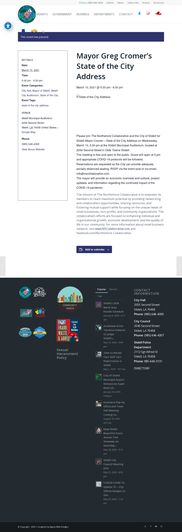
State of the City (49, 95)
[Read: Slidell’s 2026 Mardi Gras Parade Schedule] (98, 304)
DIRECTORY (142, 368)
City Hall (26, 90)
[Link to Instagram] (161, 526)
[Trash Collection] (34, 32)
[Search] (43, 32)
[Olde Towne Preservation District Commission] (3, 266)
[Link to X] (145, 526)
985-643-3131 (153, 361)
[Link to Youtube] (156, 526)
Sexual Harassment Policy (67, 353)
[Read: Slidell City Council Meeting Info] (98, 461)
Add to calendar (95, 249)
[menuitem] (110, 3)
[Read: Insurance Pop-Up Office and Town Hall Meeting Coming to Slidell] (98, 404)
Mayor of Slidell (41, 90)
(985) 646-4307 (154, 335)
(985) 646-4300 (95, 2)
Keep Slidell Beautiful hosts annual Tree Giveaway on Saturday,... (113, 437)
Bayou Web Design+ (59, 526)
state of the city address (35, 105)
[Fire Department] (158, 14)
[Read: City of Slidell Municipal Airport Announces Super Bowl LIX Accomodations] (98, 377)
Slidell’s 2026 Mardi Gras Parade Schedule (113, 307)
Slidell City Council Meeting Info (113, 464)
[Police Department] (23, 32)
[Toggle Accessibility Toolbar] (8, 26)
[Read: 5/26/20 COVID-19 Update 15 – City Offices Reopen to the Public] (98, 484)
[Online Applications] (148, 14)
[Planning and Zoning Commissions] (179, 266)
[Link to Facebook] (150, 526)
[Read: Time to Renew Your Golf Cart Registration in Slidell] (98, 354)
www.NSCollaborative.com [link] (112, 229)
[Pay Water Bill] (139, 14)
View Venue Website (33, 149)
